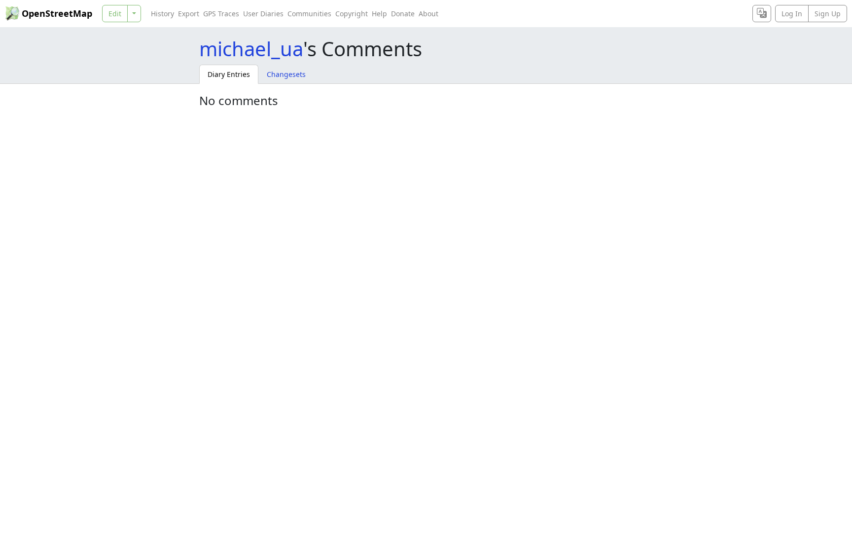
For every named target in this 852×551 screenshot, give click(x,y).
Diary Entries (229, 74)
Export (188, 13)
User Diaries (263, 13)
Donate (403, 13)
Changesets (286, 74)
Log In (791, 13)
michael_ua (251, 48)
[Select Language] (761, 13)
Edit (114, 13)
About (428, 13)
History (162, 13)
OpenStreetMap (57, 13)
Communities (309, 13)
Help (379, 13)
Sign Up (828, 13)
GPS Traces (221, 13)
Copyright (351, 13)
